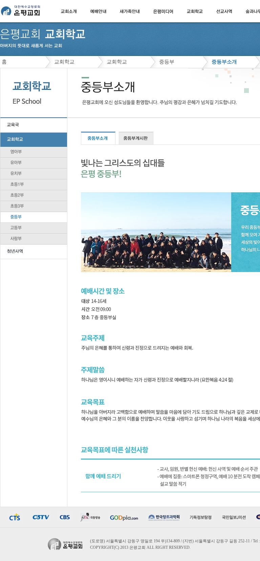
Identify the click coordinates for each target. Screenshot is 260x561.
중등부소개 (224, 61)
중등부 (166, 61)
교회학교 (64, 61)
